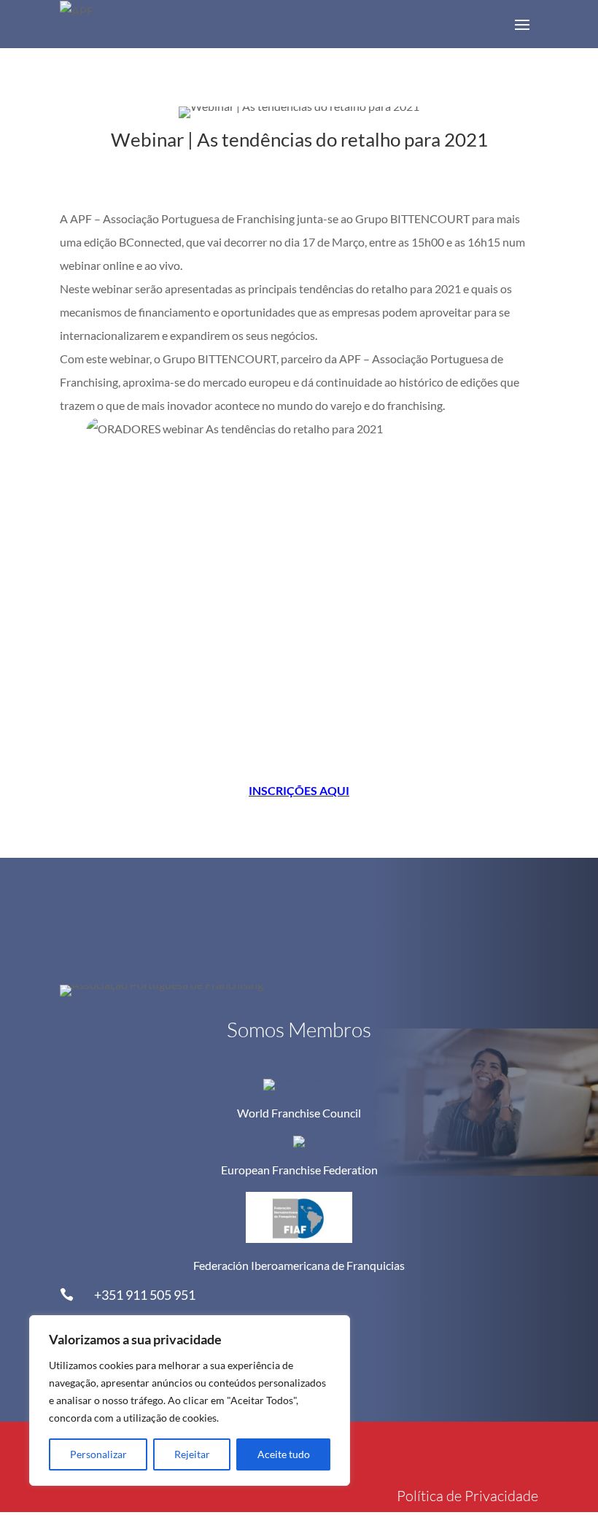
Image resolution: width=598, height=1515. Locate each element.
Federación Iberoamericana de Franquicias (299, 1265)
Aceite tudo (283, 1454)
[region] (189, 1400)
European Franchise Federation (299, 1170)
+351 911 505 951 (144, 1295)
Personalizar (98, 1454)
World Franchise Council (299, 1113)
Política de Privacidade (467, 1496)
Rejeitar (192, 1454)
